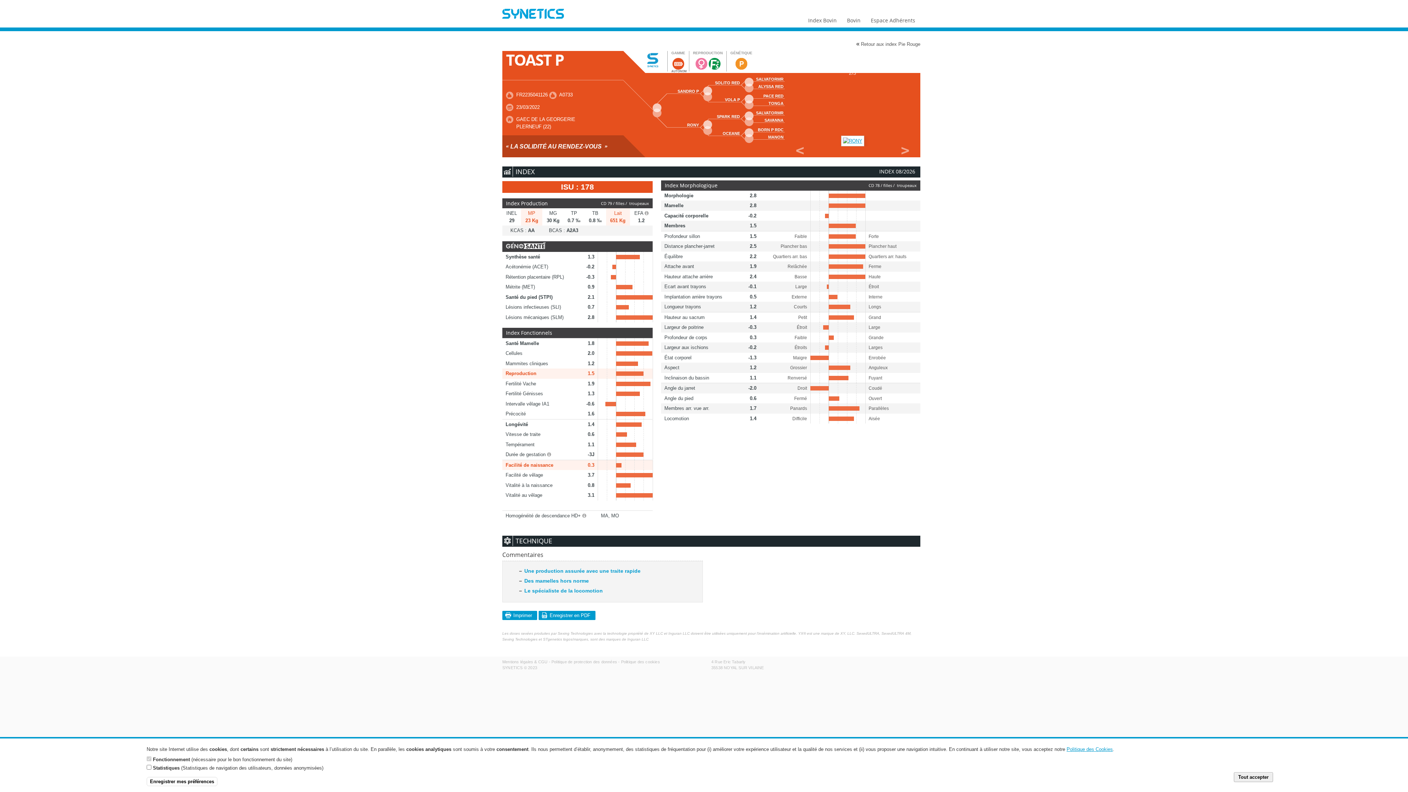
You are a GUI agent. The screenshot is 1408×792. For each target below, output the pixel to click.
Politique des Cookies (1090, 749)
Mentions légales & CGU (524, 662)
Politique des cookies (640, 662)
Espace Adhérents (893, 20)
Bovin (854, 20)
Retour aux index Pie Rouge (888, 44)
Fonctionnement (171, 759)
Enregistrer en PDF (570, 615)
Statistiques (166, 768)
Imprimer (522, 615)
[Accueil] (533, 14)
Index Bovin (822, 20)
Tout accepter (1253, 777)
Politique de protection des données (584, 662)
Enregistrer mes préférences (182, 781)
